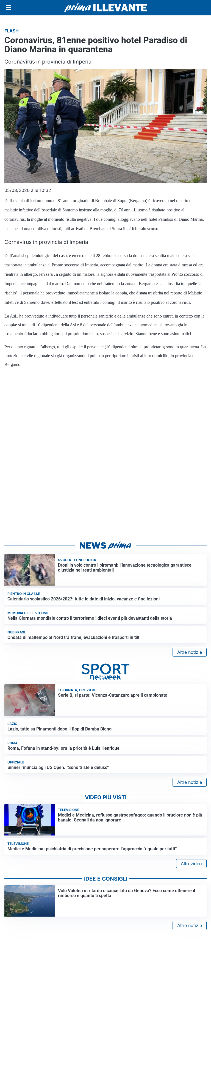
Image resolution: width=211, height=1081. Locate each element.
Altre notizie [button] (189, 652)
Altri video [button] (191, 863)
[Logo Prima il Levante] (105, 7)
